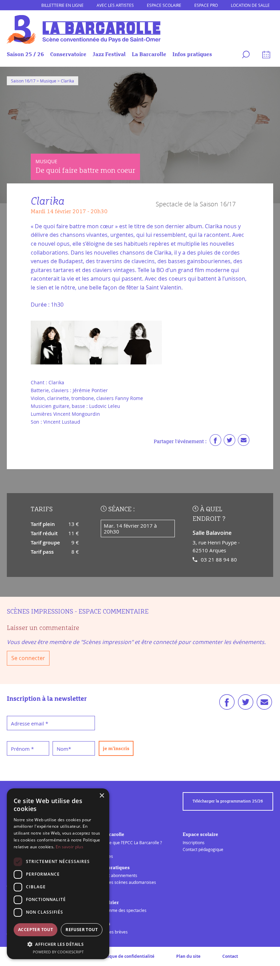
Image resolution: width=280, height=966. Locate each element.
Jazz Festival (109, 54)
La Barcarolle (149, 54)
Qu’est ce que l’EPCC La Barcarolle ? (128, 842)
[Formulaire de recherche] (245, 56)
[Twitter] (229, 442)
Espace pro (206, 5)
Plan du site (188, 956)
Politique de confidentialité (126, 956)
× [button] (101, 795)
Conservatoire (68, 54)
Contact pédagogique (203, 849)
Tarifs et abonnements (116, 875)
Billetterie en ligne (62, 5)
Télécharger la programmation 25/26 (228, 801)
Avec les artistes (115, 5)
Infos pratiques (192, 54)
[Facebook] (215, 442)
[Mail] (243, 442)
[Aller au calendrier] (265, 56)
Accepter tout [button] (35, 929)
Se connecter (28, 658)
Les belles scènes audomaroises (125, 882)
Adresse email (29, 723)
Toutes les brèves (111, 932)
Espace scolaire (164, 5)
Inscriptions (194, 842)
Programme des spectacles (120, 910)
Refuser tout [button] (82, 929)
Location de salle (250, 5)
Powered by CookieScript (58, 951)
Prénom (22, 748)
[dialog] (58, 873)
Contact (230, 956)
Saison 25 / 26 (25, 54)
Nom (64, 748)
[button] (58, 944)
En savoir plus (69, 847)
